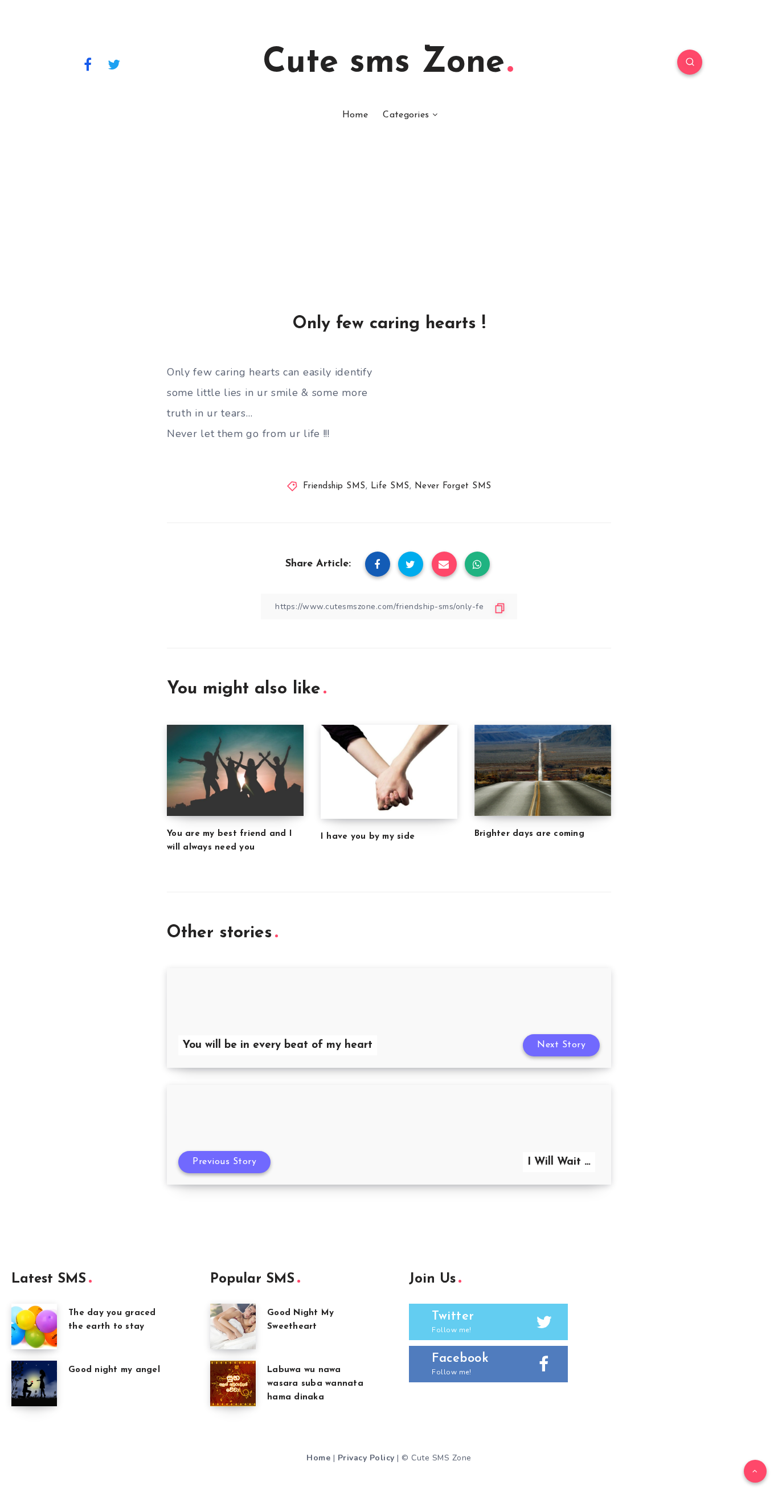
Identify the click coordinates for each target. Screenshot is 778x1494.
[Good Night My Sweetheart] (233, 1326)
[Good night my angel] (34, 1383)
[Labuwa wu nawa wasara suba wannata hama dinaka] (233, 1383)
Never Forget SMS (453, 486)
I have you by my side (368, 836)
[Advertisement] (389, 229)
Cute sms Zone (384, 63)
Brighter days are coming (529, 834)
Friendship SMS (334, 486)
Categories (406, 115)
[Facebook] (88, 63)
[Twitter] (114, 63)
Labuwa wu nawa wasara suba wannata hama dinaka (315, 1384)
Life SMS (390, 486)
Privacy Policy (366, 1457)
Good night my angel (114, 1370)
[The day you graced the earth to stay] (34, 1326)
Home (355, 115)
